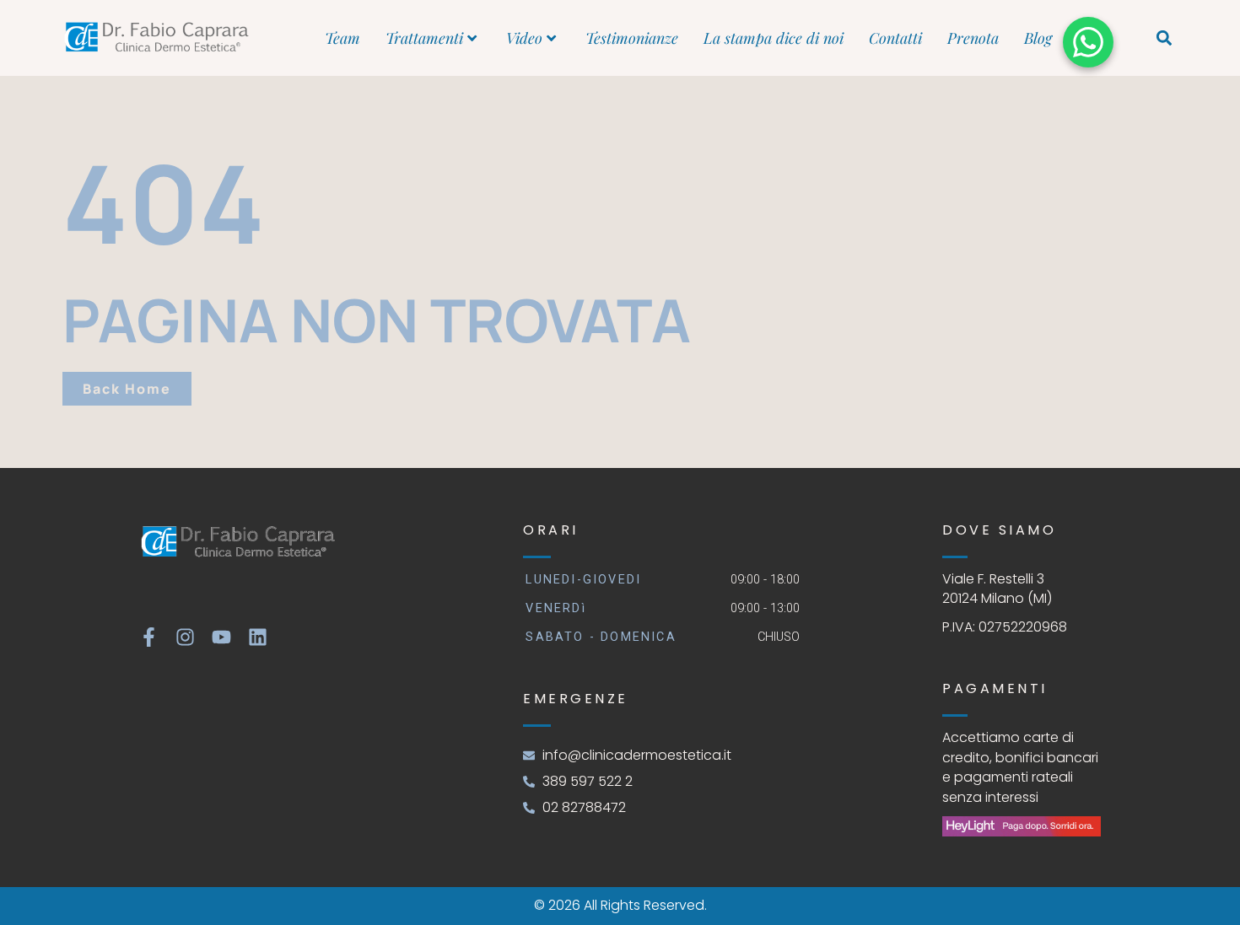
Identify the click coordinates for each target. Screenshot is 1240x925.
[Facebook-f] (149, 637)
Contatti (895, 38)
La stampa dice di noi (774, 38)
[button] (1164, 38)
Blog (1038, 38)
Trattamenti (424, 38)
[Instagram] (185, 637)
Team (342, 38)
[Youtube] (221, 637)
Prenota (973, 38)
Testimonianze (631, 38)
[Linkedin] (257, 637)
